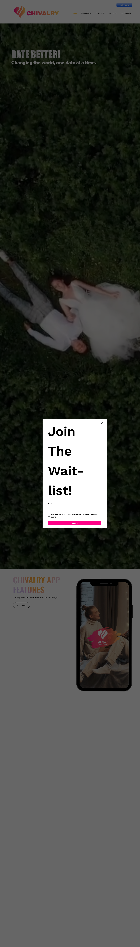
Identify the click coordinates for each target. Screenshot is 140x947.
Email (50, 504)
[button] (102, 423)
